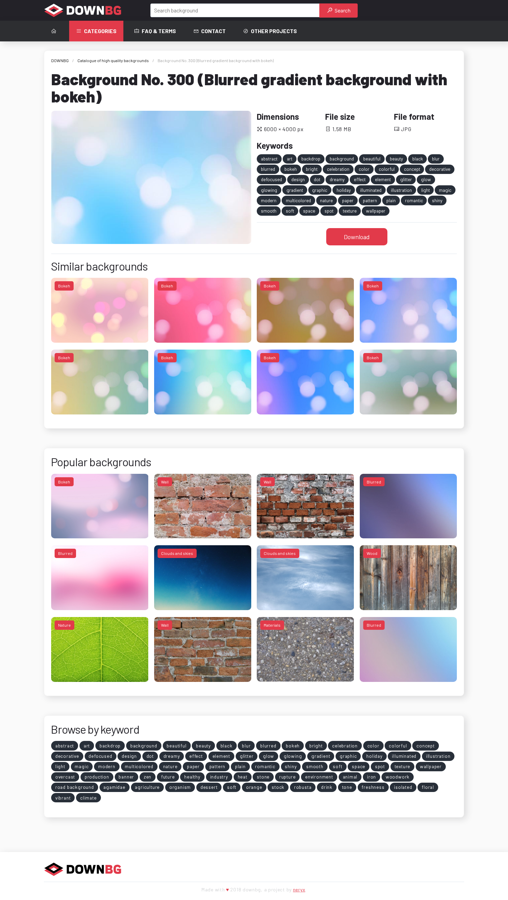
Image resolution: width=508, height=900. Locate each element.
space (309, 211)
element (383, 179)
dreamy (337, 179)
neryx (299, 889)
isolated (403, 787)
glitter (406, 179)
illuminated (371, 190)
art (289, 159)
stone (263, 777)
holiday (344, 190)
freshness (372, 787)
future (168, 777)
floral (428, 787)
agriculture (147, 787)
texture (350, 211)
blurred (268, 169)
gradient (294, 190)
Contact (213, 31)
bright (312, 169)
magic (445, 190)
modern (268, 200)
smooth (268, 211)
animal (350, 777)
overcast (65, 777)
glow (426, 179)
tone (347, 787)
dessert (209, 787)
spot (328, 211)
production (97, 777)
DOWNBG (60, 60)
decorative (439, 169)
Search (341, 10)
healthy (192, 777)
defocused (271, 179)
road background (74, 787)
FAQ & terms (159, 31)
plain (391, 200)
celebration (338, 169)
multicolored (298, 200)
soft (290, 211)
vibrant (63, 798)
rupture (287, 777)
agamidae (114, 787)
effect (360, 179)
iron (371, 777)
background (342, 159)
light (425, 190)
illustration (401, 190)
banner (126, 777)
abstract (269, 159)
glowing (269, 190)
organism (180, 787)
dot (317, 179)
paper (348, 200)
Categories (100, 31)
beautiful (371, 159)
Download (357, 237)
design (298, 179)
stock (278, 787)
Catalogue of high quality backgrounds (113, 60)
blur (436, 159)
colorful (387, 169)
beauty (396, 159)
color (364, 169)
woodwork (398, 777)
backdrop (310, 159)
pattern (370, 200)
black (417, 159)
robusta (303, 787)
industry (219, 777)
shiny (437, 200)
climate (88, 798)
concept (412, 169)
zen (147, 777)
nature (326, 200)
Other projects (274, 31)
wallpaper (375, 211)
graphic (319, 190)
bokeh (290, 169)
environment (319, 777)
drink (326, 787)
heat (242, 777)
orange (254, 787)
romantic (414, 200)
